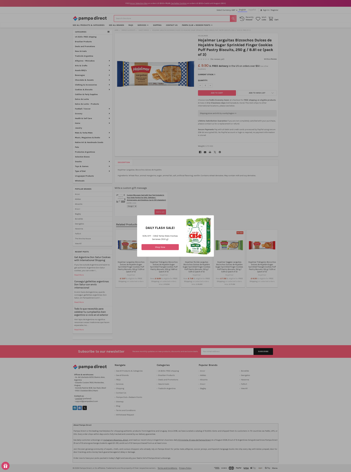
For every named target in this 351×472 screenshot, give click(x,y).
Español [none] (252, 9)
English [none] (242, 9)
